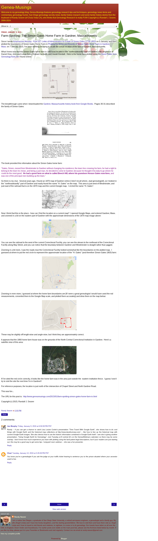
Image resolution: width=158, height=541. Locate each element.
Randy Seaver (20, 517)
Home (59, 504)
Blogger (64, 539)
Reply (9, 445)
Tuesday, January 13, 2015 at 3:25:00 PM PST (30, 453)
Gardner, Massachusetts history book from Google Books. (68, 104)
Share (4, 414)
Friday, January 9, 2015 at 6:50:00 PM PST (35, 426)
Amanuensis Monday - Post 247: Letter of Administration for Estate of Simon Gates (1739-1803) (54, 41)
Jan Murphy (12, 426)
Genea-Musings (16, 7)
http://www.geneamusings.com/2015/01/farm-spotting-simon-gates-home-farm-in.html (60, 396)
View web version (59, 509)
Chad (9, 453)
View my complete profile (10, 534)
